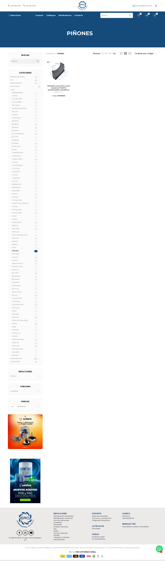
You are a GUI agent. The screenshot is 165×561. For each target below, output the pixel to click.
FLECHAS (15, 197)
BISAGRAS (15, 130)
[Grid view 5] (129, 53)
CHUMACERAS (17, 165)
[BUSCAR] (130, 15)
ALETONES (16, 105)
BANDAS (15, 127)
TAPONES (15, 314)
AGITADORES (17, 102)
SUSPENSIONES (18, 304)
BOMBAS (15, 143)
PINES (14, 247)
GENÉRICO (58, 92)
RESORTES (16, 279)
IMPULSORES (17, 213)
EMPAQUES (16, 187)
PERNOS (15, 241)
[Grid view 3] (121, 53)
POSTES (15, 260)
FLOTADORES (17, 200)
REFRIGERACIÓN (16, 358)
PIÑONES (15, 251)
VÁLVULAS (15, 346)
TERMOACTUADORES (20, 320)
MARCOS (15, 225)
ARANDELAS (16, 118)
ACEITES (15, 96)
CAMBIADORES (17, 153)
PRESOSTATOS (17, 263)
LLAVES (14, 219)
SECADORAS (15, 361)
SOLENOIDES (17, 298)
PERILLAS (15, 238)
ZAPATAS (15, 355)
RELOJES (15, 273)
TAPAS (14, 311)
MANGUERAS (16, 222)
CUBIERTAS (16, 178)
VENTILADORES (17, 349)
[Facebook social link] (19, 532)
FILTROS (15, 194)
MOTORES (16, 229)
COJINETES (16, 171)
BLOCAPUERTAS (18, 134)
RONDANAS (16, 285)
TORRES (15, 336)
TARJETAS (15, 317)
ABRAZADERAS (17, 92)
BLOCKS (15, 137)
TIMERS (14, 323)
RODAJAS (15, 282)
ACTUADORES (17, 99)
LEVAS (14, 216)
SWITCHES (16, 308)
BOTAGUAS (16, 146)
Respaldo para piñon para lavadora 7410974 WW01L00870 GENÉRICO (58, 88)
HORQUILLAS (17, 210)
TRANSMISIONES (18, 339)
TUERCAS (15, 342)
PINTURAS (15, 254)
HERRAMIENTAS (16, 83)
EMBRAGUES (16, 184)
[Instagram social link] (25, 532)
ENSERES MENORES (17, 77)
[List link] (25, 539)
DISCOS (15, 181)
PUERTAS (15, 270)
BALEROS (15, 124)
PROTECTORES (17, 266)
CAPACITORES (17, 159)
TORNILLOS (16, 333)
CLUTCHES (16, 168)
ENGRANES (16, 191)
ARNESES (15, 121)
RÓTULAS (15, 289)
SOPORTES (16, 301)
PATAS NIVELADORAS (20, 235)
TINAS (14, 327)
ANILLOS (15, 111)
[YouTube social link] (31, 532)
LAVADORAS (15, 86)
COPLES (15, 175)
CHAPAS (15, 162)
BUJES (14, 149)
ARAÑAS (15, 115)
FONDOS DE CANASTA (20, 203)
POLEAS (15, 257)
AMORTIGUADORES (19, 108)
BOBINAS (15, 140)
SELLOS (15, 295)
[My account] (156, 5)
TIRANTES (15, 330)
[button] (159, 549)
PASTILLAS (15, 232)
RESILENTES (16, 276)
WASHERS (15, 352)
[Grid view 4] (125, 53)
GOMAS (15, 206)
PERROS (15, 244)
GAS (11, 80)
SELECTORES (17, 292)
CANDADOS (16, 156)
